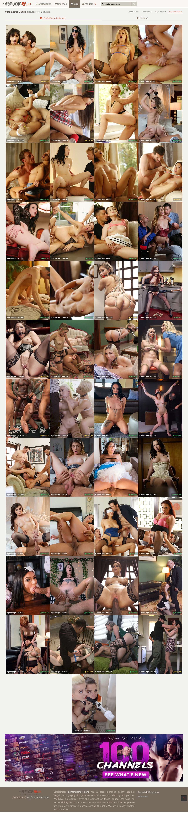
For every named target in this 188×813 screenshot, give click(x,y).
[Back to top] (184, 798)
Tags (75, 3)
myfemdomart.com (38, 797)
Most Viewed (160, 12)
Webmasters (143, 796)
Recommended (175, 12)
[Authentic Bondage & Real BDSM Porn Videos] (94, 780)
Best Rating (146, 12)
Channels (62, 3)
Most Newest (133, 12)
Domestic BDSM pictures (148, 792)
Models (89, 3)
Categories (45, 3)
